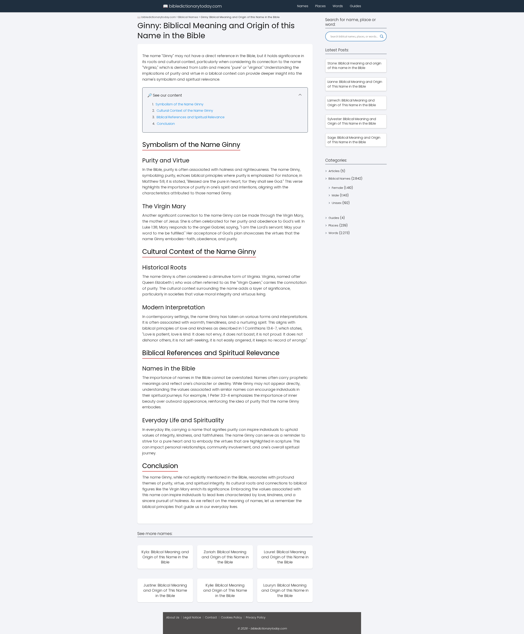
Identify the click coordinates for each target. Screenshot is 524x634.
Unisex (336, 203)
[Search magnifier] (382, 36)
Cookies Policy (231, 617)
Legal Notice (192, 617)
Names (302, 6)
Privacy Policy (255, 617)
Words (338, 6)
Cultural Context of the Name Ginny (185, 110)
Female (337, 188)
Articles (334, 171)
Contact (211, 617)
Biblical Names (339, 178)
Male (335, 195)
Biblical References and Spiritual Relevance (191, 117)
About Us (172, 617)
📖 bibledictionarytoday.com (192, 6)
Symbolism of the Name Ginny (179, 104)
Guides (355, 6)
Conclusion (166, 123)
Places (320, 6)
